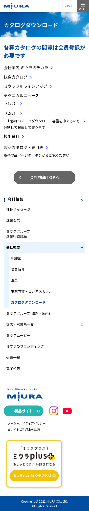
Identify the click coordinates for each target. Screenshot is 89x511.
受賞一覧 (13, 357)
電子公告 (13, 368)
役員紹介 (18, 269)
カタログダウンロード (28, 302)
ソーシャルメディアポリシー (26, 423)
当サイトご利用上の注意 (23, 429)
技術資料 (12, 136)
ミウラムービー (18, 335)
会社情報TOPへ (45, 177)
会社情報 (15, 199)
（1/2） (11, 103)
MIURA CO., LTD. (57, 501)
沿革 (14, 280)
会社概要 (13, 247)
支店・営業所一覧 (20, 324)
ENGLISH (66, 6)
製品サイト (23, 410)
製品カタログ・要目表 (23, 147)
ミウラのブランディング (25, 346)
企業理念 (13, 220)
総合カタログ (15, 77)
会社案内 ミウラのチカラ (26, 67)
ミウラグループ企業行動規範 (18, 234)
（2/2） (11, 113)
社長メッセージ (18, 209)
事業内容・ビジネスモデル (31, 291)
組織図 (16, 258)
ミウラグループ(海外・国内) (28, 313)
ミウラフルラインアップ (25, 86)
